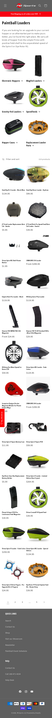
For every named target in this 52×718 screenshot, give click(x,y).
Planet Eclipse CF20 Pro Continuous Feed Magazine (11, 513)
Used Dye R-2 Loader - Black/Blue (13, 190)
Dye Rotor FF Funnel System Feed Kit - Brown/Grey (37, 586)
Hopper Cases (8, 142)
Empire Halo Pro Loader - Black (12, 297)
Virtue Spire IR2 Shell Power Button (11, 261)
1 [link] (8, 602)
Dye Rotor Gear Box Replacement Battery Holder (13, 477)
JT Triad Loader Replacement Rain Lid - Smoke (13, 225)
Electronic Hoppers (11, 80)
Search (8, 620)
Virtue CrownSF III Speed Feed (36, 512)
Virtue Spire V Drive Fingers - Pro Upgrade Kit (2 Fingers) (13, 586)
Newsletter (10, 645)
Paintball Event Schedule (16, 651)
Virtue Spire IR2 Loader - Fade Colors (36, 368)
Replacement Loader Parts (36, 144)
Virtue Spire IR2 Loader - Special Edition (37, 550)
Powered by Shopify (34, 713)
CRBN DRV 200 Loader (33, 403)
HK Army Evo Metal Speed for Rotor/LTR (12, 368)
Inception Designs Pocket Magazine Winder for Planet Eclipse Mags (11, 405)
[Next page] (44, 602)
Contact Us (10, 627)
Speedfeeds (31, 111)
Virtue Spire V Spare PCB (34, 442)
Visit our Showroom (13, 639)
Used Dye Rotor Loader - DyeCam (37, 190)
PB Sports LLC (22, 713)
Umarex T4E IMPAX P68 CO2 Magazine (11, 332)
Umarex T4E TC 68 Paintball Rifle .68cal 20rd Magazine (37, 332)
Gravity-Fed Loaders (11, 111)
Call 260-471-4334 (13, 674)
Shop (7, 633)
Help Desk (9, 680)
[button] (5, 6)
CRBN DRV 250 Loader (33, 260)
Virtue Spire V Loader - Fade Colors (14, 549)
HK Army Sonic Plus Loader (35, 297)
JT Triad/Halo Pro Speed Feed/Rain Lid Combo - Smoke (38, 225)
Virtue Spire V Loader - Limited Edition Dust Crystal (36, 477)
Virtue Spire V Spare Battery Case (13, 442)
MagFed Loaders (34, 80)
